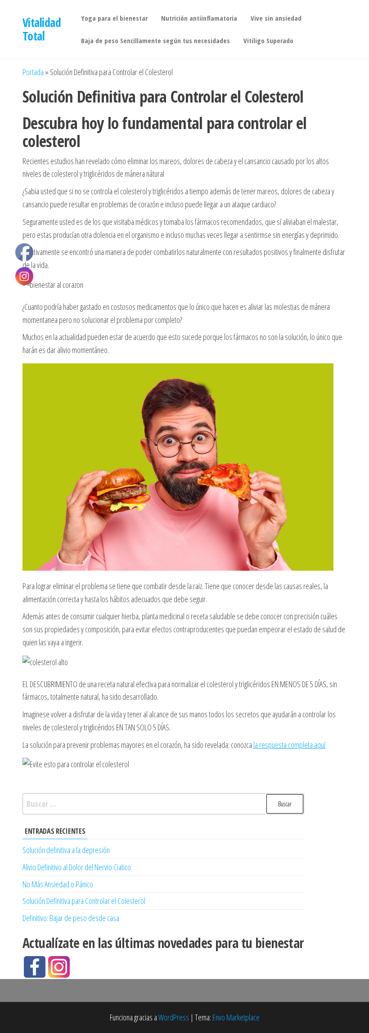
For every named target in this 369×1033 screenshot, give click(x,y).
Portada (33, 72)
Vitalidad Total (41, 29)
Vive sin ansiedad (276, 17)
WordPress (173, 1017)
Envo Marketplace (236, 1017)
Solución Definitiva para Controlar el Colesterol (83, 900)
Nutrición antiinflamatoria (199, 17)
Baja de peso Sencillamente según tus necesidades (155, 40)
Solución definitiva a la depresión (66, 850)
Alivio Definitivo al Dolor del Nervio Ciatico (76, 867)
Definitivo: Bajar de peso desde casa (70, 917)
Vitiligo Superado (268, 40)
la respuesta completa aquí (289, 744)
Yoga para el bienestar (114, 17)
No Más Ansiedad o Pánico (57, 884)
